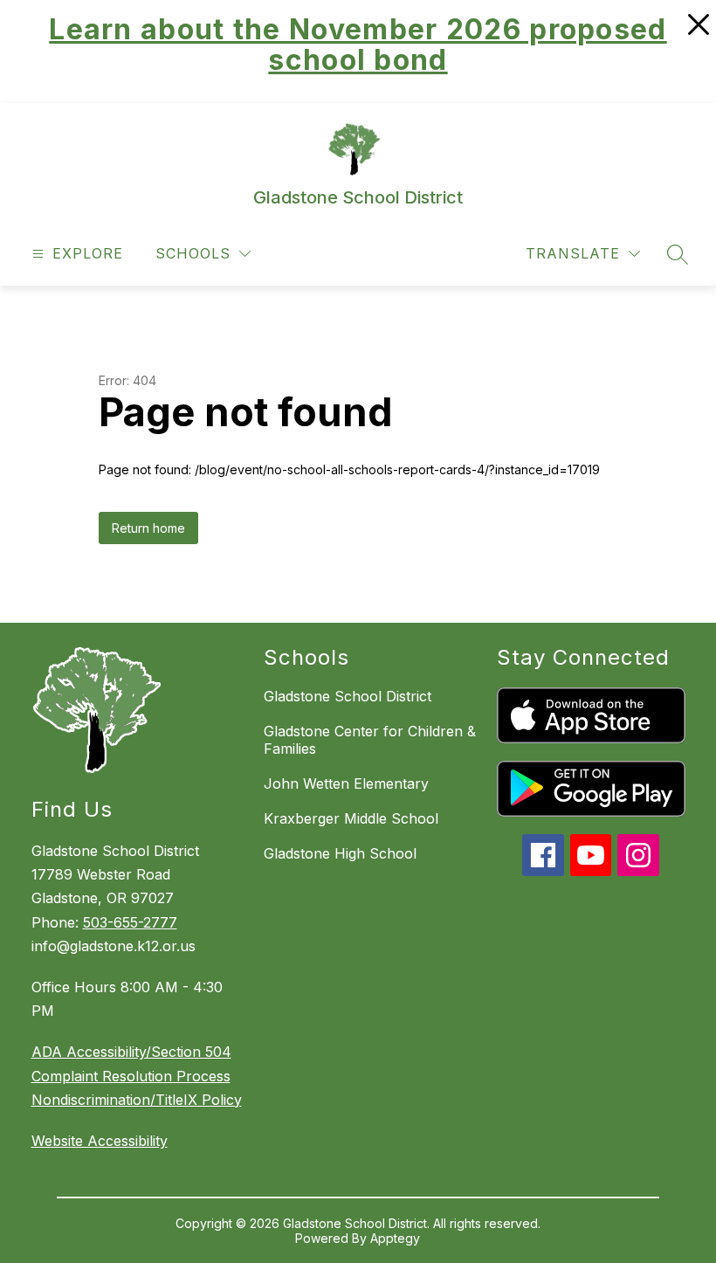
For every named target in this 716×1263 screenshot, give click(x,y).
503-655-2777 (130, 922)
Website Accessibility (99, 1140)
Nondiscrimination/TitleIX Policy (136, 1099)
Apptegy (395, 1238)
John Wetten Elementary (346, 783)
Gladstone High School (340, 853)
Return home (148, 528)
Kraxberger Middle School (351, 818)
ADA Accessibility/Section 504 (131, 1051)
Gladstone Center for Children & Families (370, 739)
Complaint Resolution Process (131, 1076)
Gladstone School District (347, 696)
